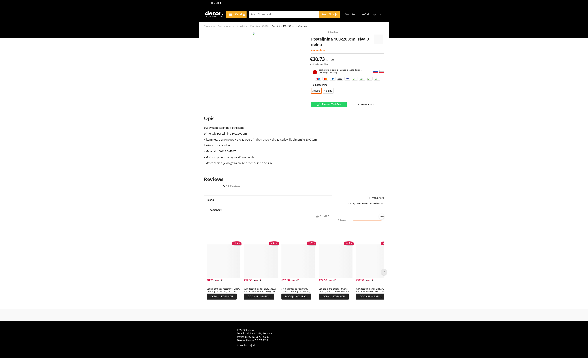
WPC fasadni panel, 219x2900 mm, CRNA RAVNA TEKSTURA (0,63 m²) (370, 290)
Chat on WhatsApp (331, 104)
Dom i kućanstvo (226, 26)
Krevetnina (242, 26)
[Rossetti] (378, 38)
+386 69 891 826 (366, 104)
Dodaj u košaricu (221, 296)
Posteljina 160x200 (259, 26)
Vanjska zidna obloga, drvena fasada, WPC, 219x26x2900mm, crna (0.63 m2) (334, 290)
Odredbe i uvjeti (246, 345)
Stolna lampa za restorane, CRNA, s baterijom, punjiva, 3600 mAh (223, 290)
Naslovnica (209, 26)
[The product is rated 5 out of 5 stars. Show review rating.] (212, 285)
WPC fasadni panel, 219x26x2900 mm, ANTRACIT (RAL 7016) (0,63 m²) (260, 290)
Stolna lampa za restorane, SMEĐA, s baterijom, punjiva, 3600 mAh (295, 290)
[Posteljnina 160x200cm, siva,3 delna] (254, 34)
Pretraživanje (329, 14)
